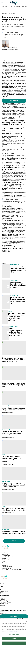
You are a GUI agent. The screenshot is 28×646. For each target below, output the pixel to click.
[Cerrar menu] (2, 581)
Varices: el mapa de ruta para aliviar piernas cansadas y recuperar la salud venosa (12, 433)
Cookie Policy (13, 631)
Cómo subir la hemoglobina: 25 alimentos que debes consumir (18, 284)
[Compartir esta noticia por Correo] (14, 50)
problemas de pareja (7, 251)
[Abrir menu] (2, 2)
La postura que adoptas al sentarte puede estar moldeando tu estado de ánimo (14, 484)
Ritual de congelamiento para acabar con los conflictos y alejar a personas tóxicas (16, 332)
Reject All (14, 638)
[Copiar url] (5, 55)
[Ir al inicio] (14, 547)
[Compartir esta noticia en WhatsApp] (3, 50)
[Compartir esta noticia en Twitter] (11, 50)
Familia (4, 506)
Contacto (4, 564)
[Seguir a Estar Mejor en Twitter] (5, 606)
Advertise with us (6, 568)
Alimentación (5, 6)
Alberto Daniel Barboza (10, 47)
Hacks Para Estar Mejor (8, 557)
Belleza (24, 6)
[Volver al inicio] (4, 576)
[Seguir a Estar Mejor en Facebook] (2, 606)
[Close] (26, 621)
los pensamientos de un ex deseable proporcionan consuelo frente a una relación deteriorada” (14, 86)
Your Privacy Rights (14, 634)
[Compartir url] (3, 58)
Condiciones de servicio (10, 106)
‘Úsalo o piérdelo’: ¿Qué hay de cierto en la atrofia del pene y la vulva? (18, 269)
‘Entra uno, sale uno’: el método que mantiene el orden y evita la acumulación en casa (13, 359)
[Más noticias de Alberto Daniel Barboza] (5, 40)
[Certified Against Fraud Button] (7, 571)
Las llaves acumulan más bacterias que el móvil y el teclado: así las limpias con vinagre (12, 459)
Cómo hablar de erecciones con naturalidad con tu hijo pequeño (13, 509)
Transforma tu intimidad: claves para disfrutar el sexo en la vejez (14, 532)
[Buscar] (2, 587)
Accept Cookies (14, 643)
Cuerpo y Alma (15, 6)
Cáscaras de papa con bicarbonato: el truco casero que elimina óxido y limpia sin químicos (16, 316)
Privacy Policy (5, 565)
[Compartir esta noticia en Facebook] (7, 50)
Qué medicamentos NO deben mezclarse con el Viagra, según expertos (17, 300)
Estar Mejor (4, 13)
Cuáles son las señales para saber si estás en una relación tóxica (14, 247)
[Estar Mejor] (14, 3)
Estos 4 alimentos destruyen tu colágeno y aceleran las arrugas (13, 409)
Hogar (10, 311)
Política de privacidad (12, 104)
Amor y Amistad (11, 13)
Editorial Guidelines (7, 566)
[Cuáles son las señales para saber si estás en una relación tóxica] (14, 241)
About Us (4, 562)
